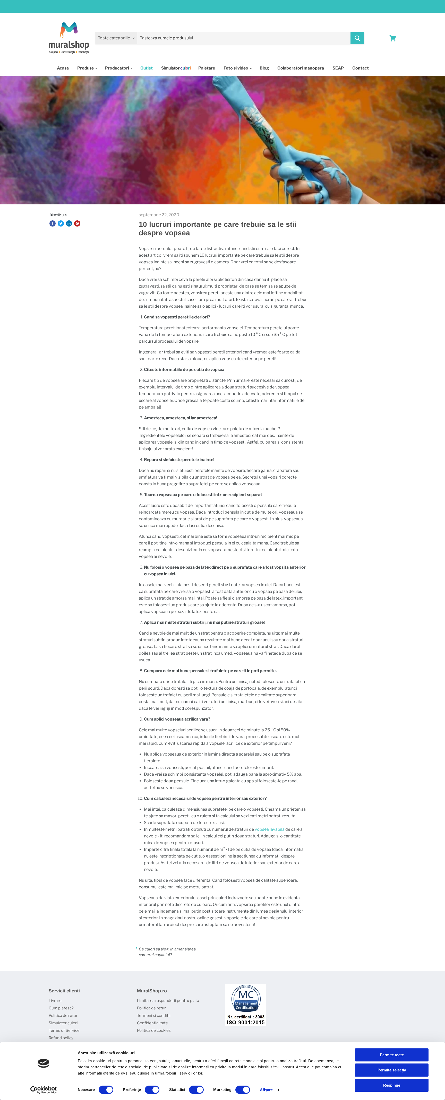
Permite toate (392, 1055)
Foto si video (236, 68)
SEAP (338, 68)
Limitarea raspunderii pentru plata (168, 1000)
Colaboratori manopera (300, 68)
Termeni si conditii (153, 1015)
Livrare (55, 1000)
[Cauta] (357, 38)
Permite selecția (392, 1070)
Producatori (117, 68)
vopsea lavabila (270, 829)
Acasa (63, 68)
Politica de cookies (154, 1030)
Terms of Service (64, 1030)
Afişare (266, 1090)
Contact (360, 68)
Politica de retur (63, 1015)
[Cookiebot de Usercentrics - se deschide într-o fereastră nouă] (43, 1090)
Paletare (206, 68)
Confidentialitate (152, 1023)
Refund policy (61, 1038)
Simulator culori (63, 1023)
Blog (264, 68)
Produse (86, 68)
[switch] (152, 1090)
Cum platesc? (61, 1008)
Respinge (391, 1085)
